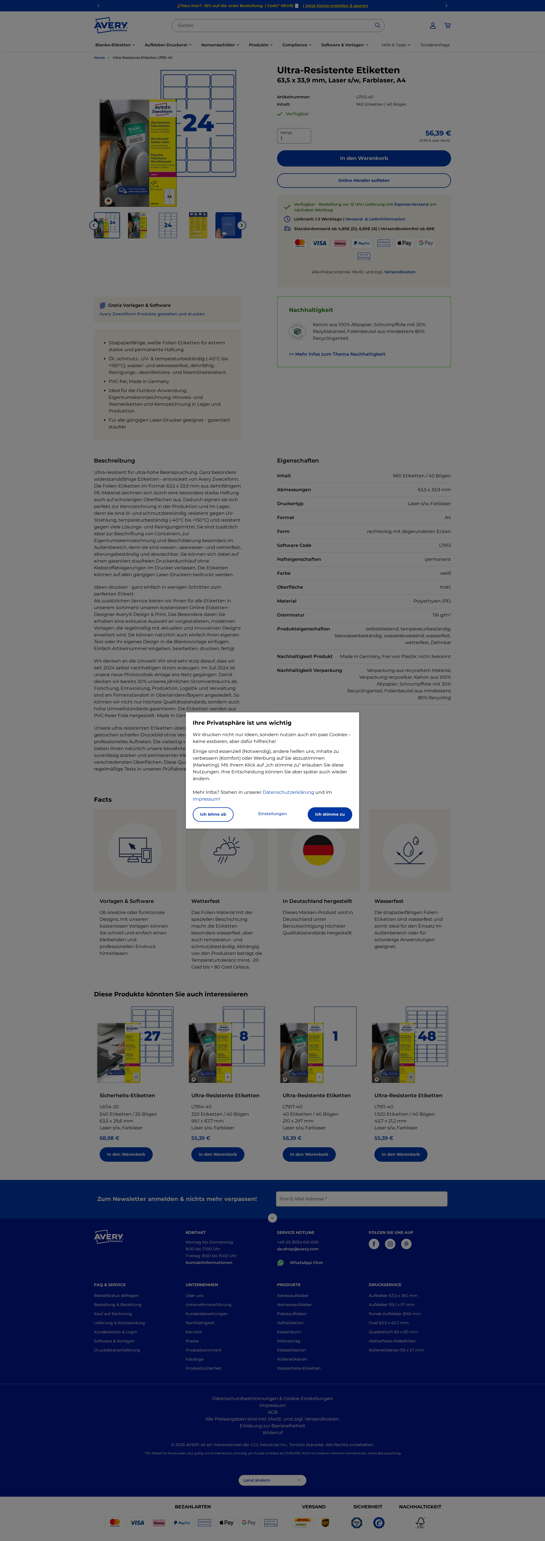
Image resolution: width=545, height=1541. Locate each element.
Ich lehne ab (213, 814)
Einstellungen (272, 814)
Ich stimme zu (330, 814)
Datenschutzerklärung (288, 792)
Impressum (206, 799)
